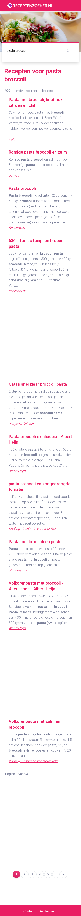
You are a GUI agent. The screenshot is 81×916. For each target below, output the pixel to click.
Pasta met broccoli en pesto (35, 541)
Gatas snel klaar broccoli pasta (38, 384)
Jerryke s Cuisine (21, 424)
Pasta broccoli (22, 188)
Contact (28, 911)
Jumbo (14, 175)
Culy (12, 139)
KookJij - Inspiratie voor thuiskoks (33, 529)
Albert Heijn (17, 471)
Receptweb (17, 228)
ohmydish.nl (18, 570)
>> (63, 874)
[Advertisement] (40, 341)
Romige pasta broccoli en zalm (38, 152)
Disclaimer (46, 911)
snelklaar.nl (17, 291)
